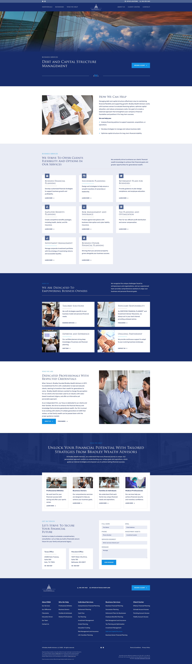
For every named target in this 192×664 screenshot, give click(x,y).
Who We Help (72, 7)
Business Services (113, 602)
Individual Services (85, 602)
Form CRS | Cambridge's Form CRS (142, 658)
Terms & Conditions (135, 647)
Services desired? (109, 539)
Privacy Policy (146, 647)
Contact (146, 7)
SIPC (60, 653)
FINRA (56, 653)
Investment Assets (132, 532)
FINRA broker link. (72, 656)
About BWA (46, 602)
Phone (104, 532)
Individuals (47, 7)
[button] (47, 7)
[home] (96, 7)
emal (127, 524)
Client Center (134, 7)
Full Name (106, 524)
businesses (59, 7)
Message (105, 547)
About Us (121, 7)
